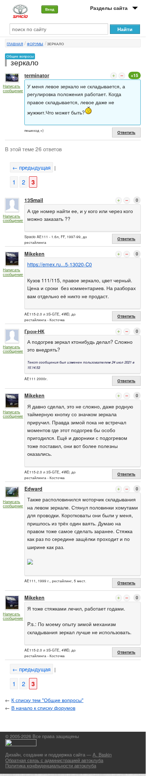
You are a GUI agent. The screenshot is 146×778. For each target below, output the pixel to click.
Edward (33, 488)
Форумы (35, 43)
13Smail (33, 200)
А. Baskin (102, 755)
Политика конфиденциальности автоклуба (50, 765)
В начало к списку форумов (43, 707)
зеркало (55, 43)
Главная (15, 43)
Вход (49, 9)
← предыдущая (31, 167)
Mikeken (34, 253)
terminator (36, 75)
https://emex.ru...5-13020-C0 (59, 264)
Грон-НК (34, 331)
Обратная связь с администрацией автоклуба (54, 760)
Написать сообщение (13, 88)
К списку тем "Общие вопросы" (47, 699)
